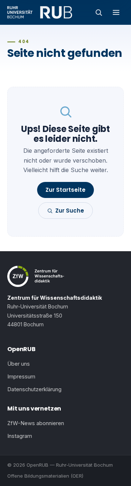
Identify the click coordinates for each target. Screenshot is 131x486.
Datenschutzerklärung (34, 389)
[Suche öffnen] (98, 12)
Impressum (21, 376)
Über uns (18, 364)
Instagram (19, 436)
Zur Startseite (65, 190)
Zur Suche (69, 210)
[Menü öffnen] (116, 12)
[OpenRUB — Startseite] (39, 12)
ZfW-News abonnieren (35, 423)
